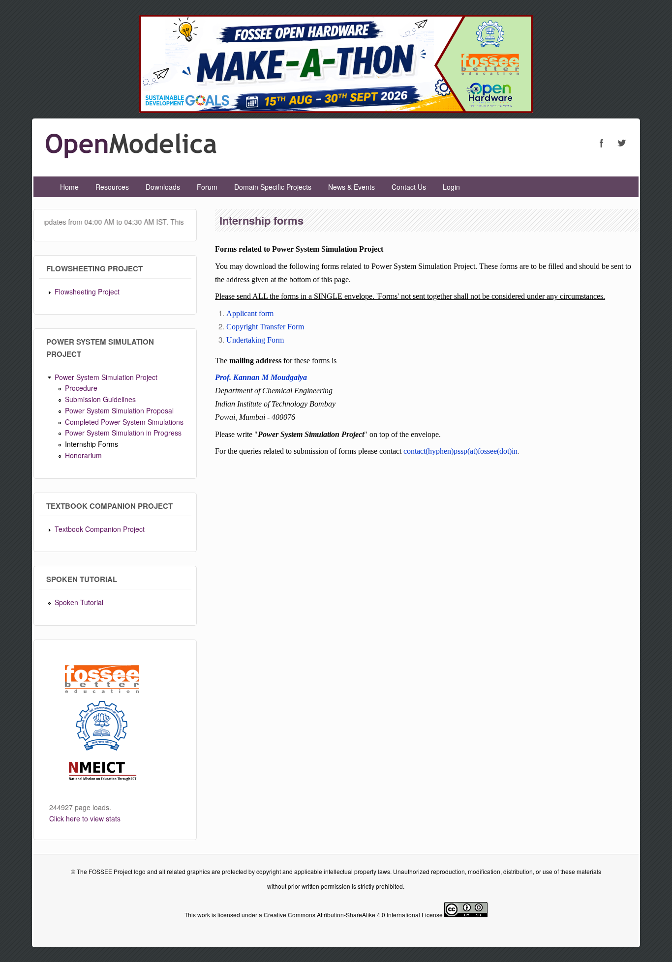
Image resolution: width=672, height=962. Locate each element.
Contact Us (409, 187)
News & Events (351, 187)
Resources (112, 187)
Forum (207, 187)
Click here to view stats (85, 818)
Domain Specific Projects (272, 187)
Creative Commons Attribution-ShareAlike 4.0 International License (353, 914)
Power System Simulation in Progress (123, 432)
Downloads (163, 187)
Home (69, 187)
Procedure (81, 388)
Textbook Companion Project (100, 529)
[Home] (131, 155)
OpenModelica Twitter (621, 143)
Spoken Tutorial (79, 602)
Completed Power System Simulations (124, 422)
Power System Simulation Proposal (119, 410)
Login (451, 187)
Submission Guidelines (100, 399)
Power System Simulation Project (106, 377)
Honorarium (83, 455)
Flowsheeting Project (87, 291)
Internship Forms (91, 444)
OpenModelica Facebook (601, 143)
